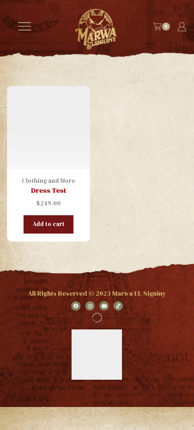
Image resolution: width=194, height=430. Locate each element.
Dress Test (48, 190)
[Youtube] (104, 306)
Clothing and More (48, 181)
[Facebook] (76, 306)
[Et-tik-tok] (118, 306)
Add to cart (48, 224)
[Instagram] (90, 306)
